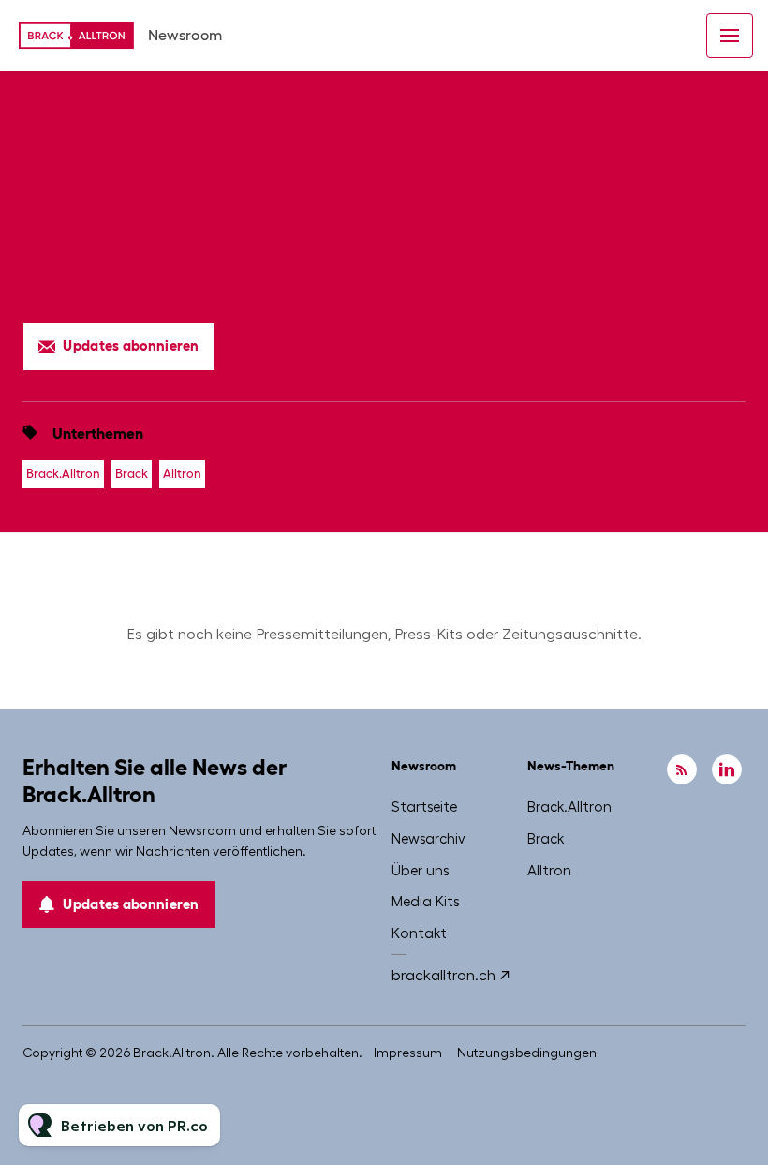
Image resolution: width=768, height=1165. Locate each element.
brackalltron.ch (443, 975)
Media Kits (425, 901)
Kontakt (419, 933)
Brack (131, 474)
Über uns (420, 870)
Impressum (408, 1052)
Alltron (182, 474)
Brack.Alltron (63, 474)
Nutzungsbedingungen (527, 1052)
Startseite (424, 807)
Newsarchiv (428, 838)
